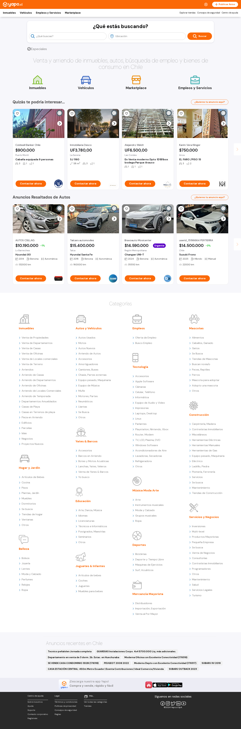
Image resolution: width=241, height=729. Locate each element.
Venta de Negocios (203, 553)
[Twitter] (173, 703)
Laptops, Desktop (146, 413)
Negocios (27, 438)
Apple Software (144, 381)
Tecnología (140, 367)
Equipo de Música (89, 385)
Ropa (25, 590)
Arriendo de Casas (33, 375)
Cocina (26, 482)
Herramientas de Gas (204, 450)
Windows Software (146, 445)
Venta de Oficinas (32, 353)
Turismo (196, 595)
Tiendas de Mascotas (205, 359)
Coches (83, 580)
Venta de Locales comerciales (40, 359)
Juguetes (84, 586)
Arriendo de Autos (89, 353)
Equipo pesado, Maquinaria (94, 380)
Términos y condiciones (66, 702)
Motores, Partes (88, 396)
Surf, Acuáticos (144, 570)
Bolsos (26, 558)
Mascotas (196, 328)
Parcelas (27, 428)
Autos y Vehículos (89, 328)
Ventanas (27, 519)
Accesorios (85, 359)
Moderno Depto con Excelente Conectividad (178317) (165, 663)
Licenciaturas (86, 521)
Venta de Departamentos (37, 343)
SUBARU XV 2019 (211, 663)
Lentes (26, 569)
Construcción (199, 415)
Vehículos (26, 12)
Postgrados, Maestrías (91, 531)
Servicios (197, 477)
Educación (83, 501)
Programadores (201, 569)
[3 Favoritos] (181, 113)
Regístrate (32, 718)
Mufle (81, 390)
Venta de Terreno (32, 364)
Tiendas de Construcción (207, 493)
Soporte (31, 710)
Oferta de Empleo (145, 337)
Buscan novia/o (201, 364)
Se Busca (83, 412)
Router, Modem (144, 434)
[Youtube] (183, 703)
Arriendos (27, 369)
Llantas (82, 406)
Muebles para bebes (90, 591)
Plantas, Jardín (30, 493)
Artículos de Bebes (33, 477)
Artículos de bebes (89, 575)
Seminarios (84, 537)
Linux (138, 418)
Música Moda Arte (145, 490)
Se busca (27, 509)
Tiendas (87, 706)
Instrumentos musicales (149, 505)
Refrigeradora (143, 461)
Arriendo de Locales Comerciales (41, 390)
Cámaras (140, 387)
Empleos (138, 328)
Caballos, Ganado (202, 343)
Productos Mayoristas (205, 537)
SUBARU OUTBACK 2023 (183, 668)
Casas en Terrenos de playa (38, 412)
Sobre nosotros (35, 702)
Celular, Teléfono (145, 392)
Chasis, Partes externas (92, 375)
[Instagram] (168, 703)
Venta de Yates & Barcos (93, 472)
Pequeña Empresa (203, 542)
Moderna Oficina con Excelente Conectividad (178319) (155, 657)
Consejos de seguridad (208, 12)
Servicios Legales (202, 590)
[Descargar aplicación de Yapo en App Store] (159, 685)
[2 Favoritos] (181, 209)
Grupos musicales (146, 515)
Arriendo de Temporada (36, 396)
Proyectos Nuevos (32, 444)
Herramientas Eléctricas (206, 440)
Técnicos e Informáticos (92, 526)
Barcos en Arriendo (89, 456)
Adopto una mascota (205, 385)
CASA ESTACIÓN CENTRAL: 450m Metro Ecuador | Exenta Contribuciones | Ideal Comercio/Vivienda (106, 668)
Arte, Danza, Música (90, 510)
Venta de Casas (31, 348)
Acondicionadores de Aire (151, 450)
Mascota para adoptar (206, 380)
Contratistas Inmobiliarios (207, 429)
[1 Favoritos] (127, 113)
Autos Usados (86, 337)
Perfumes (27, 579)
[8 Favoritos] (72, 113)
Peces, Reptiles (201, 369)
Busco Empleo (143, 343)
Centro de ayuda (230, 12)
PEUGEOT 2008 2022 (116, 663)
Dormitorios (29, 503)
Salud (195, 584)
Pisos (25, 487)
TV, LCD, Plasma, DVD (147, 440)
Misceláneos (199, 434)
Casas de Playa (31, 406)
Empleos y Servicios (48, 12)
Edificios (27, 422)
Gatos (196, 348)
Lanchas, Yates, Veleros (92, 466)
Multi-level (198, 531)
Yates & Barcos (87, 441)
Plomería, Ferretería (203, 472)
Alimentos (198, 337)
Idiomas (83, 515)
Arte (138, 499)
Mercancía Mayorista (147, 594)
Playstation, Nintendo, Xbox (151, 429)
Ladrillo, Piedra (200, 466)
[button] (59, 123)
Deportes (139, 545)
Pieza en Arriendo (32, 417)
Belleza (24, 549)
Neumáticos (85, 401)
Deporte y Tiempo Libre (149, 559)
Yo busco (84, 477)
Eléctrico (197, 461)
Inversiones (198, 526)
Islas (24, 433)
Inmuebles (9, 12)
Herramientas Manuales (206, 445)
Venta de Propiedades (35, 337)
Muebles (27, 498)
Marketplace (73, 12)
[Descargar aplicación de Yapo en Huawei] (148, 685)
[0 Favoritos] (17, 113)
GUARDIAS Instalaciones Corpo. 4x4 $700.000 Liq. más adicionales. (136, 651)
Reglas (58, 714)
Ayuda (30, 706)
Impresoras (142, 408)
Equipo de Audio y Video (150, 402)
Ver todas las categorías (95, 702)
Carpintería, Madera (204, 424)
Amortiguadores (88, 364)
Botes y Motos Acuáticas (93, 461)
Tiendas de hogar (32, 514)
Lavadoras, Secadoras (148, 456)
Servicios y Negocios (204, 517)
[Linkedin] (178, 703)
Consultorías (199, 558)
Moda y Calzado (31, 574)
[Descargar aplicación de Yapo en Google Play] (174, 685)
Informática (142, 397)
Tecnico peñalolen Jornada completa (69, 651)
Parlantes (141, 424)
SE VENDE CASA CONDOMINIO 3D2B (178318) (73, 663)
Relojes (26, 584)
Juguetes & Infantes (90, 566)
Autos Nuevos (86, 348)
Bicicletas (141, 554)
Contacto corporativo (38, 714)
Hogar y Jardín (29, 468)
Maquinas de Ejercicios (148, 564)
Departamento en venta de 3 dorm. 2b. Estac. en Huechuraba (83, 657)
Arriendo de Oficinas (34, 385)
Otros (25, 525)
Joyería (26, 563)
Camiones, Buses (88, 369)
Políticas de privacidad (65, 706)
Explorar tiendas (188, 12)
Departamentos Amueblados (39, 401)
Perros (196, 375)
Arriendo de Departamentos (39, 380)
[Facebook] (162, 703)
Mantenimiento (201, 487)
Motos (82, 343)
